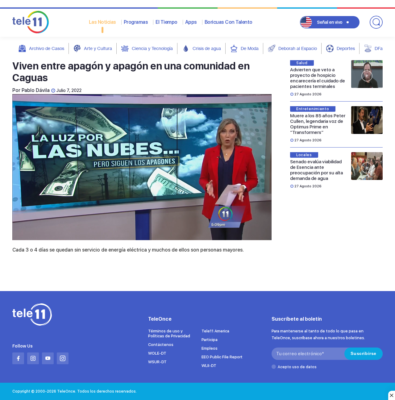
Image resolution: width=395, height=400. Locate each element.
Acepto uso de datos (297, 367)
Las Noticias (102, 22)
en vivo (330, 22)
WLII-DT (209, 365)
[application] (142, 167)
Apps (191, 22)
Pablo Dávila (36, 90)
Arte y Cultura (98, 48)
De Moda (250, 48)
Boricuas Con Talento (228, 22)
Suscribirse (363, 353)
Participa (210, 339)
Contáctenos (160, 344)
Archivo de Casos (46, 48)
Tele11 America (215, 331)
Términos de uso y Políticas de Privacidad (169, 333)
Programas (136, 22)
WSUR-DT (157, 362)
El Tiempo (166, 22)
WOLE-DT (157, 353)
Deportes (346, 48)
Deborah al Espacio (297, 48)
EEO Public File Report (222, 357)
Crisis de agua (207, 48)
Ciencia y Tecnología (152, 48)
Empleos (210, 348)
